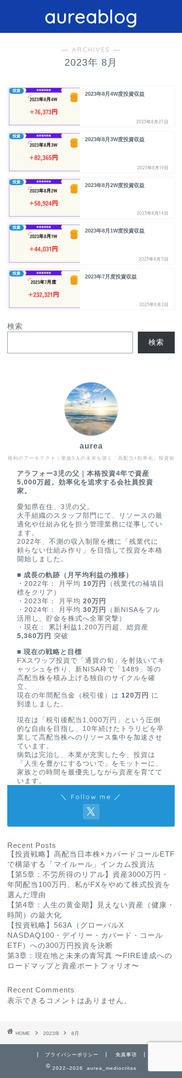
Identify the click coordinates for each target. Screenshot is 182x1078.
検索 (15, 326)
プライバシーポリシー (72, 1054)
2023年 (51, 1033)
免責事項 (126, 1054)
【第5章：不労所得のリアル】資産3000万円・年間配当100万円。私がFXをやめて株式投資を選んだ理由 (88, 884)
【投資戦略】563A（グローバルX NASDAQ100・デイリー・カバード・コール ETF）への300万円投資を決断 (85, 935)
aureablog (91, 16)
